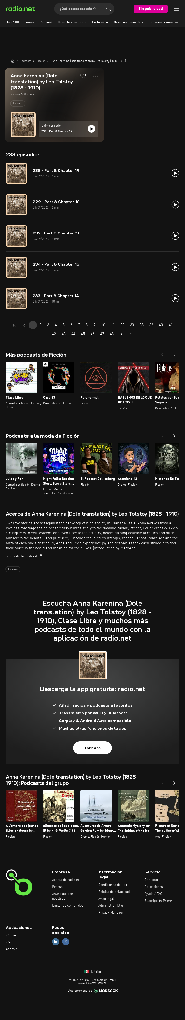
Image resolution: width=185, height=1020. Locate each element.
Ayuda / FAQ (153, 894)
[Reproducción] (91, 129)
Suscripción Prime (158, 901)
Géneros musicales (128, 22)
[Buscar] (109, 9)
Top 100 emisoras (20, 22)
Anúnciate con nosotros (62, 896)
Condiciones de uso (112, 885)
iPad (9, 942)
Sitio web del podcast (21, 556)
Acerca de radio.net (66, 880)
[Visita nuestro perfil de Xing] (66, 941)
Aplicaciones (154, 887)
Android (11, 949)
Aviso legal (106, 899)
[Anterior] (162, 353)
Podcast (46, 22)
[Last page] (131, 334)
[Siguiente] (174, 353)
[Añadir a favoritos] (83, 76)
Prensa (57, 887)
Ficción (17, 103)
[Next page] (121, 334)
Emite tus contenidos (67, 905)
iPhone (11, 935)
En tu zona (100, 22)
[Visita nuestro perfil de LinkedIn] (56, 941)
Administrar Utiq (110, 905)
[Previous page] (24, 325)
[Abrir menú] (176, 9)
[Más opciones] (95, 76)
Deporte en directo (72, 22)
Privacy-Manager (110, 912)
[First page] (14, 325)
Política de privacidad (114, 892)
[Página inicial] (13, 61)
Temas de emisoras (163, 22)
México (95, 972)
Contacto (151, 880)
